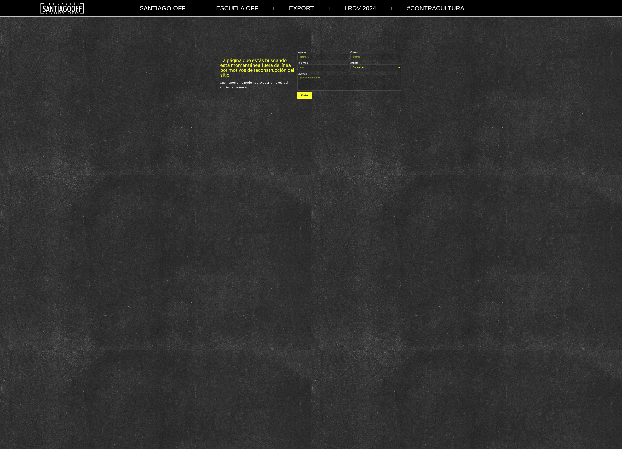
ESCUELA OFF (237, 8)
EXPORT (301, 8)
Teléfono (302, 63)
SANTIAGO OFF (162, 8)
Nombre (301, 52)
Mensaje (302, 73)
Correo (354, 52)
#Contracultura (435, 8)
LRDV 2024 (360, 8)
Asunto (354, 63)
